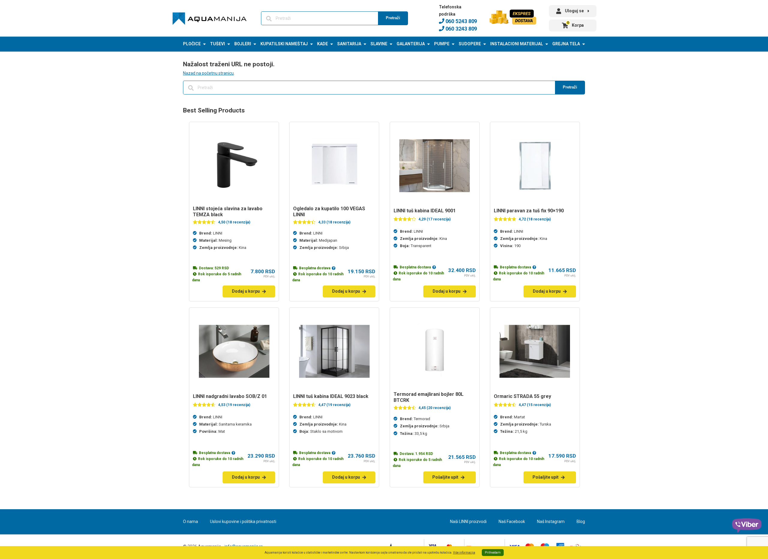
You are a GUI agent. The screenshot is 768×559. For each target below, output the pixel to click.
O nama (190, 521)
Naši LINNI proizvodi (468, 521)
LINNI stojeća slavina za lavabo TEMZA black (227, 211)
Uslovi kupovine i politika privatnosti (243, 521)
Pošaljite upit (445, 477)
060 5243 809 (460, 21)
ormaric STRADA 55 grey (522, 396)
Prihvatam (493, 553)
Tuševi (217, 43)
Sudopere (470, 43)
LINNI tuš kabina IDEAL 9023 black (330, 396)
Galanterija (411, 43)
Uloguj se (574, 10)
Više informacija (464, 552)
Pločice (192, 43)
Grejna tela (566, 43)
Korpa (575, 24)
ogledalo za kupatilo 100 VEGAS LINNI (329, 211)
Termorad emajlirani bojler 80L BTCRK (429, 397)
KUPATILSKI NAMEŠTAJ (284, 43)
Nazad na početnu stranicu (208, 73)
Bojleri (242, 43)
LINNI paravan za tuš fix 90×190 (529, 211)
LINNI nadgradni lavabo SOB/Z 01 (230, 396)
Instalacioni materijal (516, 43)
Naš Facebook (512, 521)
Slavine (378, 43)
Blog (581, 521)
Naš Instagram (551, 521)
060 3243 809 (460, 28)
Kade (322, 43)
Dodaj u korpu (246, 291)
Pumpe (441, 43)
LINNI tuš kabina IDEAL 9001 (425, 211)
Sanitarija (349, 43)
